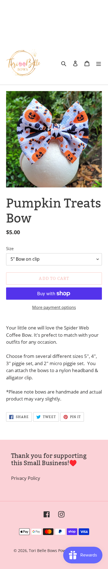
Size (10, 248)
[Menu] (98, 63)
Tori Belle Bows (43, 550)
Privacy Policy (25, 478)
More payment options (54, 307)
